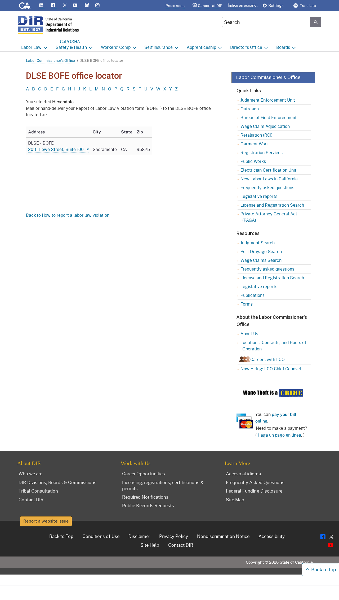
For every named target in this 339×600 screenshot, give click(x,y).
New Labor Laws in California (269, 179)
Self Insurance (158, 47)
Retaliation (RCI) (256, 135)
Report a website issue (46, 521)
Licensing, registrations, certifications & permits (163, 485)
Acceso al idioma (243, 473)
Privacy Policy (173, 536)
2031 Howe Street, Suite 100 (56, 149)
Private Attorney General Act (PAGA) (268, 217)
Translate (307, 5)
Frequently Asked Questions (255, 482)
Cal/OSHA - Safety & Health (71, 44)
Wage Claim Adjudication (265, 126)
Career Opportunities (143, 473)
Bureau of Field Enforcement (268, 117)
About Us (249, 334)
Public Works (253, 161)
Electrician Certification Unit (268, 170)
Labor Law (31, 47)
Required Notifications (145, 497)
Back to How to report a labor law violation (67, 215)
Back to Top (61, 536)
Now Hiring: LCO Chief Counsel (270, 369)
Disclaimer (139, 536)
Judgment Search (257, 243)
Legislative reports (258, 196)
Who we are (30, 473)
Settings (276, 5)
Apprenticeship (201, 47)
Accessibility (271, 536)
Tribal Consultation (38, 491)
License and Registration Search (272, 205)
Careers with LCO (267, 359)
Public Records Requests (148, 505)
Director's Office (246, 47)
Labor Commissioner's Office (50, 60)
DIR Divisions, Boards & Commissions (57, 482)
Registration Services (261, 152)
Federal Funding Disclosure (254, 491)
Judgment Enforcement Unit (267, 100)
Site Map (235, 499)
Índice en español (242, 5)
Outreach (249, 109)
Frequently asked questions (267, 187)
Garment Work (254, 144)
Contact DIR (31, 499)
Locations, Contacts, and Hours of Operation (273, 345)
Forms (246, 304)
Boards (283, 47)
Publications (252, 295)
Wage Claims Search (261, 260)
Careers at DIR (210, 5)
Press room (175, 5)
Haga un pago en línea (279, 435)
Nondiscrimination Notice (223, 536)
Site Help (149, 545)
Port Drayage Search (261, 251)
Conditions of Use (100, 536)
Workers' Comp (116, 47)
